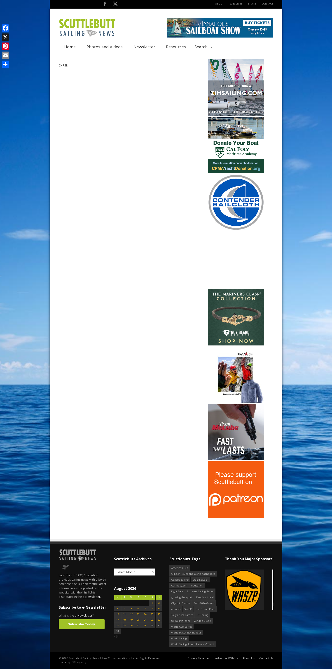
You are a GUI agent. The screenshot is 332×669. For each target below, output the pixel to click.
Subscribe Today (81, 624)
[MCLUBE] (236, 459)
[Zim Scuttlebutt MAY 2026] (236, 115)
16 (159, 614)
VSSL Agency (78, 662)
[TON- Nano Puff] (236, 402)
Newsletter (144, 47)
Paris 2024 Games (204, 603)
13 (138, 614)
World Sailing (179, 638)
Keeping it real (205, 597)
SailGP (188, 609)
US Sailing (202, 615)
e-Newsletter (91, 597)
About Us (249, 658)
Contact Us (266, 658)
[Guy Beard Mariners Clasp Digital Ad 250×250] (236, 344)
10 (117, 614)
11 (124, 614)
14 (145, 614)
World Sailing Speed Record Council (192, 644)
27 (138, 625)
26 (131, 625)
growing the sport (181, 597)
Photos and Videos (105, 47)
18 (124, 619)
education (197, 585)
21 (145, 619)
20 (138, 619)
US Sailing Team (180, 620)
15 (152, 614)
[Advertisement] (236, 260)
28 (145, 625)
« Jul (116, 636)
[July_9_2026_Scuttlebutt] (236, 172)
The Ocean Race (205, 609)
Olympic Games (180, 603)
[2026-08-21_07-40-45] (220, 36)
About (219, 3)
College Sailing (180, 579)
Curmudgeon (179, 585)
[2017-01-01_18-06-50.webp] (249, 590)
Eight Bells (177, 591)
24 (117, 625)
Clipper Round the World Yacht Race (193, 573)
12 (131, 614)
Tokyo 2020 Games (182, 615)
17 (117, 619)
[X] (5, 37)
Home (70, 47)
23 (159, 619)
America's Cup (179, 568)
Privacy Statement (199, 658)
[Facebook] (5, 28)
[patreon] (236, 517)
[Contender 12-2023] (236, 230)
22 (152, 619)
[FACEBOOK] (105, 5)
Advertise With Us (226, 658)
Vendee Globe (202, 620)
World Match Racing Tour (186, 632)
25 (124, 625)
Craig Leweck (200, 579)
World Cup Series (181, 626)
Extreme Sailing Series (200, 591)
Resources (176, 47)
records (175, 609)
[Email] (5, 55)
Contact (267, 3)
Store (252, 3)
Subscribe (235, 3)
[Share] (5, 64)
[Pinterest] (5, 46)
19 (131, 619)
